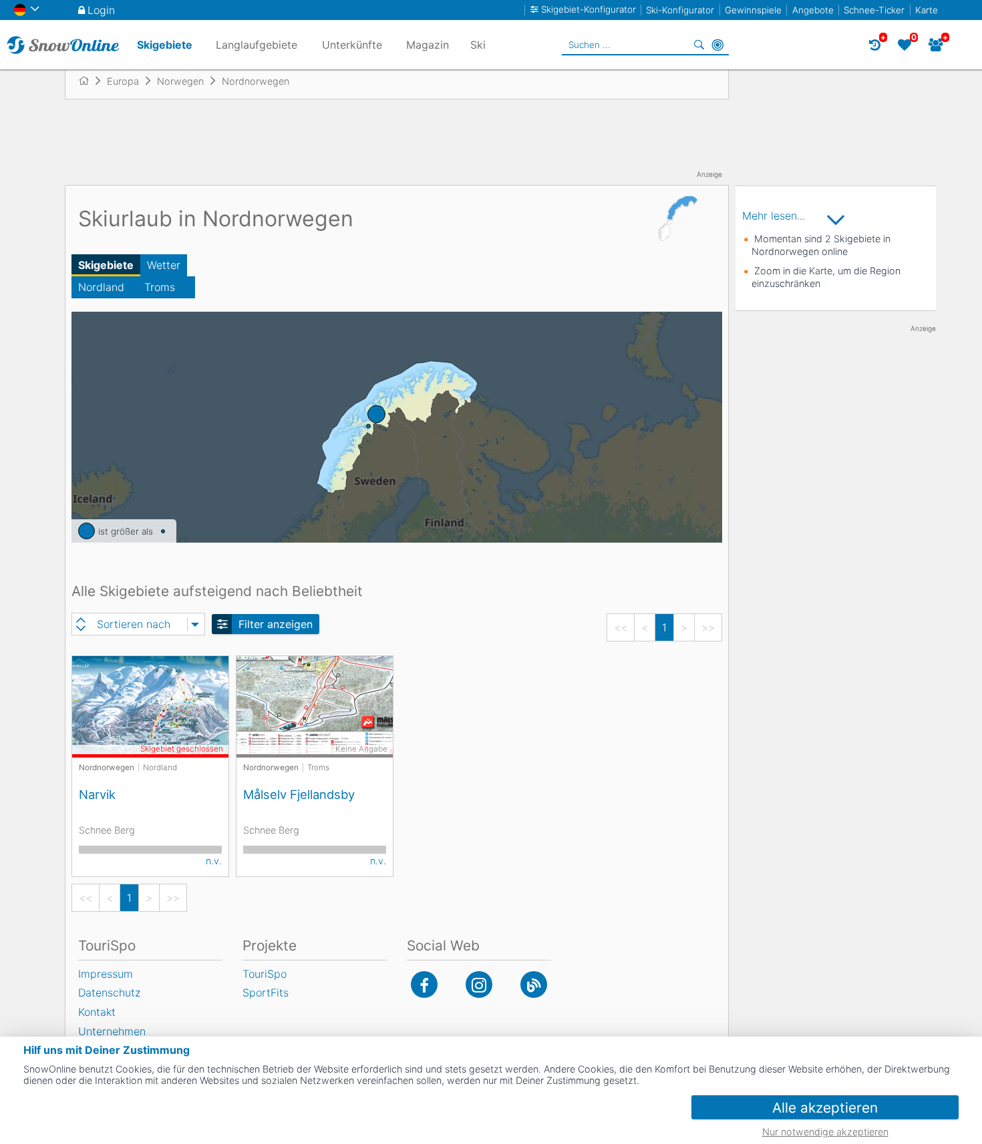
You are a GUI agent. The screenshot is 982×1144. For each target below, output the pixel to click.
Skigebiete (106, 265)
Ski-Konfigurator (680, 10)
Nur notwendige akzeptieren (825, 1131)
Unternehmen (112, 1031)
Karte (926, 10)
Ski (478, 44)
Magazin (427, 44)
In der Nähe (717, 44)
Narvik (97, 794)
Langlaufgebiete (256, 44)
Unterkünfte (352, 44)
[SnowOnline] (63, 44)
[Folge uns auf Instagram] (479, 984)
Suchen (698, 44)
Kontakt (97, 1012)
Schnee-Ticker (874, 10)
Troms (159, 287)
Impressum (105, 973)
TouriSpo (264, 973)
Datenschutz (109, 992)
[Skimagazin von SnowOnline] (533, 984)
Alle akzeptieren (825, 1107)
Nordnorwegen (106, 767)
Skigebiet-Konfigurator (588, 10)
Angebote (813, 10)
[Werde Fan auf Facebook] (424, 984)
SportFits (265, 992)
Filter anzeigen (275, 624)
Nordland (101, 287)
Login (101, 10)
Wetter (163, 265)
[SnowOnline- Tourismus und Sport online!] (89, 80)
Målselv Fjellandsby (299, 794)
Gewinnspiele (753, 10)
